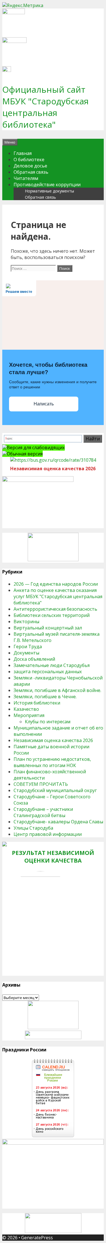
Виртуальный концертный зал (48, 628)
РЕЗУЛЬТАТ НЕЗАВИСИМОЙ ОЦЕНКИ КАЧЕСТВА (53, 856)
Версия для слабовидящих (36, 447)
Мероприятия (29, 715)
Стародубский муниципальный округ (55, 790)
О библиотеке (29, 159)
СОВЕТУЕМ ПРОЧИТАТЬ (41, 784)
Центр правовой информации (48, 834)
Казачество (26, 709)
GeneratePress (37, 1237)
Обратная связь (31, 172)
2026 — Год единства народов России (56, 584)
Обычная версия (25, 454)
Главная (23, 153)
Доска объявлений (34, 659)
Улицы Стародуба (33, 828)
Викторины (26, 621)
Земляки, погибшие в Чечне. (45, 696)
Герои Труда (28, 646)
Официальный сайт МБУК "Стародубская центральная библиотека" (45, 107)
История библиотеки (37, 703)
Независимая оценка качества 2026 (53, 740)
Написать (44, 403)
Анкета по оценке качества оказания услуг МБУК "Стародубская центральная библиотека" (58, 596)
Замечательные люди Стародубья (52, 665)
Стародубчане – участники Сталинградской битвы (43, 812)
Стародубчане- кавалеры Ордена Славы (58, 822)
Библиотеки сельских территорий (52, 615)
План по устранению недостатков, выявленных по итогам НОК (52, 762)
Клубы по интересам (47, 721)
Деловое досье (30, 166)
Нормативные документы (49, 191)
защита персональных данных (48, 671)
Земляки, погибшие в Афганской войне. (57, 690)
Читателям (26, 178)
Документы (26, 653)
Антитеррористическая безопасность (55, 609)
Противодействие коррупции (47, 184)
